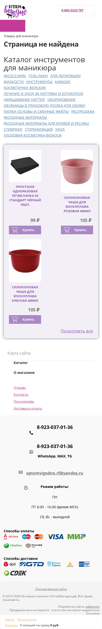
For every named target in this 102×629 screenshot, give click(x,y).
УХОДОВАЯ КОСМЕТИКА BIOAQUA (33, 135)
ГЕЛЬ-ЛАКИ (38, 75)
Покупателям (24, 401)
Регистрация (27, 619)
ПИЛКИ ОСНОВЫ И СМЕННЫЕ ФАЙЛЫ (36, 111)
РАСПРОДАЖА (83, 111)
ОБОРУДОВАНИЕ (61, 99)
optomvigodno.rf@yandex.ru (54, 473)
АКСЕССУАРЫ (15, 75)
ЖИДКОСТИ (14, 81)
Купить (28, 230)
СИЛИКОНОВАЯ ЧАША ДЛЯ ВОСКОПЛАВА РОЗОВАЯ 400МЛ (77, 204)
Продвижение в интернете (29, 610)
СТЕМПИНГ (13, 129)
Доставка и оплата (28, 408)
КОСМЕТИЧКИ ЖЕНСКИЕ (25, 87)
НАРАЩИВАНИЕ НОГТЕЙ (24, 99)
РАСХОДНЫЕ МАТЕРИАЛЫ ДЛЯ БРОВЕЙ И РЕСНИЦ (46, 123)
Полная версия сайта (51, 589)
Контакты (21, 394)
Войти (10, 619)
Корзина (11, 625)
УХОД (60, 129)
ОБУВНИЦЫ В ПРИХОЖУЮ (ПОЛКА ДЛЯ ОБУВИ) (44, 105)
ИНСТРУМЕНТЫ (39, 81)
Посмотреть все (77, 331)
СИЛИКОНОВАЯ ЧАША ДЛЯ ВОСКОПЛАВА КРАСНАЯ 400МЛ (25, 294)
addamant (92, 606)
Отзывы (20, 387)
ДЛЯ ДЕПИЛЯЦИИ (65, 75)
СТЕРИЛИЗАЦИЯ (39, 129)
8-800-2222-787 (72, 10)
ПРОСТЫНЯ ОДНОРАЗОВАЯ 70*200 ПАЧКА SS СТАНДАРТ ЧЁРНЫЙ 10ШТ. (25, 195)
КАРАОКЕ (62, 81)
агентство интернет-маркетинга (76, 610)
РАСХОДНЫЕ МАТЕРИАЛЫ (25, 117)
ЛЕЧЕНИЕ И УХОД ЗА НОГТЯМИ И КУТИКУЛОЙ (43, 93)
